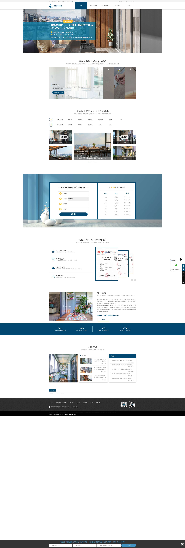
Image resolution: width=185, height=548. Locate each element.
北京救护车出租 (61, 393)
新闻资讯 (126, 1)
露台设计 (117, 5)
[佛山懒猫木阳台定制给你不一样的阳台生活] (92, 31)
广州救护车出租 (53, 393)
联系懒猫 (132, 1)
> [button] (134, 279)
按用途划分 (60, 119)
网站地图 (74, 414)
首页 (81, 5)
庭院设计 (129, 5)
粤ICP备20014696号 (68, 414)
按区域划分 (60, 124)
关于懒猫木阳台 (105, 5)
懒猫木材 (120, 1)
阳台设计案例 (93, 5)
